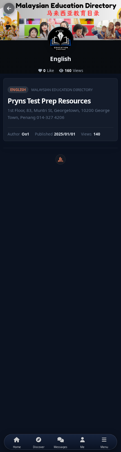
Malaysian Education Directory (62, 89)
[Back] (9, 8)
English (18, 89)
